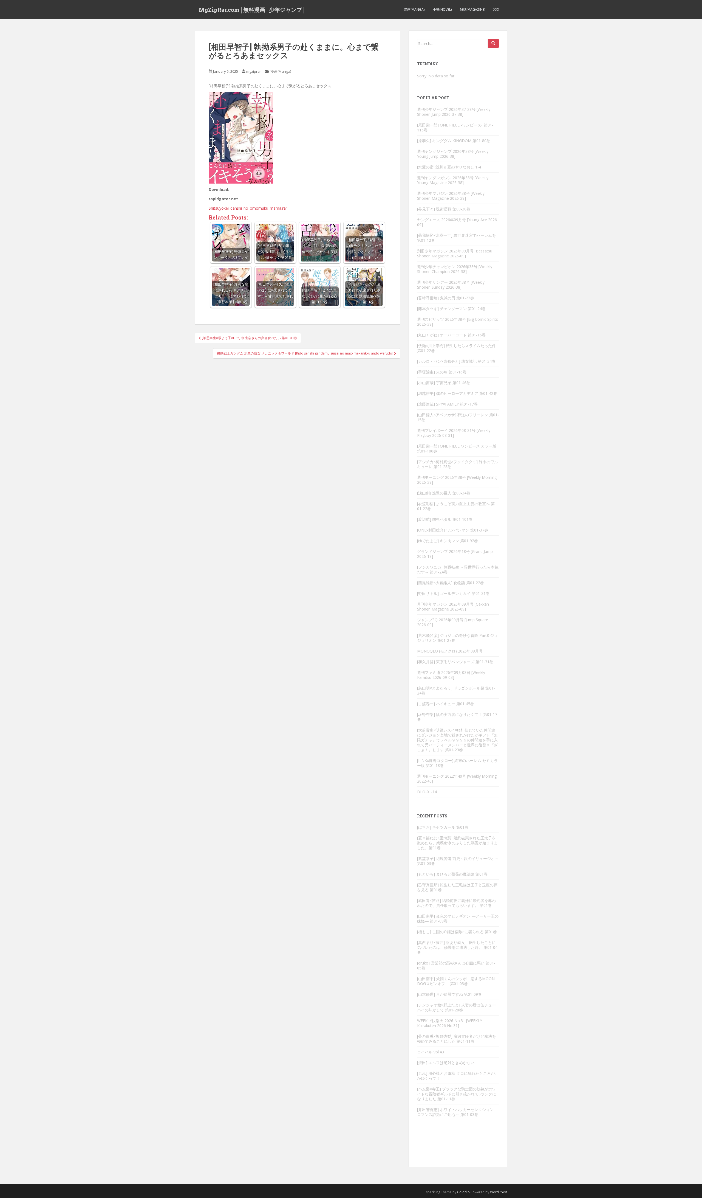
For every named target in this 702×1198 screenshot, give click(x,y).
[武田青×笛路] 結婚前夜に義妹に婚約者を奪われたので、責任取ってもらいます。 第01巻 (456, 903)
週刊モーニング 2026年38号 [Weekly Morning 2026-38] (457, 480)
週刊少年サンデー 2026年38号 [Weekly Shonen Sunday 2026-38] (451, 285)
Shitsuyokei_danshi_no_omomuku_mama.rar (248, 208)
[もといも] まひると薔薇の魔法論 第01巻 (452, 874)
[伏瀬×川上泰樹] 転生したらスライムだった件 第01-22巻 (456, 348)
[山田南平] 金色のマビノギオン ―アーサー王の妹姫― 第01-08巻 (458, 918)
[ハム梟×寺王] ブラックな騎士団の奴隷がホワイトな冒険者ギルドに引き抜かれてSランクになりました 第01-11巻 (456, 1093)
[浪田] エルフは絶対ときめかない (445, 1062)
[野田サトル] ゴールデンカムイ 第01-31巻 (453, 593)
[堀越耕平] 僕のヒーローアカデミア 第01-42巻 (457, 393)
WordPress (498, 1192)
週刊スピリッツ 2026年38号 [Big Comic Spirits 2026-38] (457, 322)
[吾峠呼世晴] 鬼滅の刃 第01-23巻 (445, 297)
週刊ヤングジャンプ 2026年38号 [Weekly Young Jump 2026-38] (452, 154)
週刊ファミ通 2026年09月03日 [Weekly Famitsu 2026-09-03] (451, 675)
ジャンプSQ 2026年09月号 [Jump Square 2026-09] (452, 622)
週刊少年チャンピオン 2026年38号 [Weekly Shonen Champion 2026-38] (454, 269)
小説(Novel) (442, 9)
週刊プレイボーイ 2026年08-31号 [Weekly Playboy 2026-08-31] (453, 433)
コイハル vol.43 (430, 1051)
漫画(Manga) (414, 9)
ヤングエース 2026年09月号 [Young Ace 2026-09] (457, 222)
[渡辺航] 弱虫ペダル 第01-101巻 (444, 519)
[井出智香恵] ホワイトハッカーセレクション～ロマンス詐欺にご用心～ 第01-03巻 (457, 1112)
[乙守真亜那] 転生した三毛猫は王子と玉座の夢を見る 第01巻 (457, 887)
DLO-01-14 (427, 791)
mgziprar (253, 71)
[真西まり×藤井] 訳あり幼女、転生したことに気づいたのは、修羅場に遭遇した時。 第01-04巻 (457, 947)
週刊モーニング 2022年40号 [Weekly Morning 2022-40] (457, 779)
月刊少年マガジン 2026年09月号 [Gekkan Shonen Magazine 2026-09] (453, 606)
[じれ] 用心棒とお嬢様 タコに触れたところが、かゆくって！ (458, 1076)
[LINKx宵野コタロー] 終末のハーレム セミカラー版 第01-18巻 (457, 763)
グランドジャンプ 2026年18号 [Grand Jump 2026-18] (455, 554)
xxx (496, 9)
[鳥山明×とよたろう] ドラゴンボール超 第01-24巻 (456, 690)
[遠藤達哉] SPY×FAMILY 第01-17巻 (447, 404)
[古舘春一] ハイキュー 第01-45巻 (445, 703)
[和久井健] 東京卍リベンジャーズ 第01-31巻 (455, 661)
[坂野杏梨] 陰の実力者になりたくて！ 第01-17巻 (457, 717)
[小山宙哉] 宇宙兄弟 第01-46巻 (443, 382)
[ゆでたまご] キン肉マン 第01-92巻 (447, 540)
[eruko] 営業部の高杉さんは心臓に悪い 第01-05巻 (456, 965)
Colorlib (463, 1192)
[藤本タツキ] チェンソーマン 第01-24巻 (451, 308)
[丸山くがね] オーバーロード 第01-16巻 (451, 335)
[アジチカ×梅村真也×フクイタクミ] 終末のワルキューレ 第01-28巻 (457, 464)
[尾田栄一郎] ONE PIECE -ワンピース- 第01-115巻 (455, 127)
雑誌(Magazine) (472, 9)
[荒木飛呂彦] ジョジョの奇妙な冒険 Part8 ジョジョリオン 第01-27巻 (457, 638)
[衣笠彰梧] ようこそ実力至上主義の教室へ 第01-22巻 (456, 506)
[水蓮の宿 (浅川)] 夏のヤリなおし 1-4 (449, 167)
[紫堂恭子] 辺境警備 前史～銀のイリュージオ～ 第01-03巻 (458, 861)
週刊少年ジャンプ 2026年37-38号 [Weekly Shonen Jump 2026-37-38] (453, 112)
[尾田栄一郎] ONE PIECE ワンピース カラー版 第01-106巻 (456, 448)
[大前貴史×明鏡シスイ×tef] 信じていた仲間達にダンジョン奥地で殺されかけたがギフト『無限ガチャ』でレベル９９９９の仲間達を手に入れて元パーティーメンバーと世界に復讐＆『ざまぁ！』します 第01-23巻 (457, 739)
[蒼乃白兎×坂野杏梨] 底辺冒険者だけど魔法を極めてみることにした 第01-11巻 (456, 1039)
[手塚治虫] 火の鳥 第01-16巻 (441, 372)
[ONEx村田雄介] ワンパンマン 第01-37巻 (452, 530)
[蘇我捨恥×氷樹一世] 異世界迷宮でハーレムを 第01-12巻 (456, 238)
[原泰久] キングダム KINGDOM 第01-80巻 (453, 140)
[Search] (493, 43)
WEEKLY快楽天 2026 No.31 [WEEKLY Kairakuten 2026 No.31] (449, 1023)
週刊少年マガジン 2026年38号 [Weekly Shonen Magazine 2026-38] (451, 196)
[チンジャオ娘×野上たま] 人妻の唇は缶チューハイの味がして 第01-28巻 (456, 1007)
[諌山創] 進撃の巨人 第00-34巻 (443, 493)
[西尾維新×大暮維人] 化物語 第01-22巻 (450, 582)
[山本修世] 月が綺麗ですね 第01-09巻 (449, 994)
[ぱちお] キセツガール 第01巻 (442, 827)
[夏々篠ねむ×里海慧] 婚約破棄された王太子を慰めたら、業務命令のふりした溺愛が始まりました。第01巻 (457, 842)
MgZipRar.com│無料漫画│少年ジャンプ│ (252, 9)
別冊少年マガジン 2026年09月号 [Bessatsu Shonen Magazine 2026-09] (454, 253)
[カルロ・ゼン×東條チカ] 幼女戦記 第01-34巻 (456, 361)
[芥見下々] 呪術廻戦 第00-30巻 (443, 209)
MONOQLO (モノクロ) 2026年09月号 (450, 651)
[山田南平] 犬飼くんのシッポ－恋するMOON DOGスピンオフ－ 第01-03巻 (456, 981)
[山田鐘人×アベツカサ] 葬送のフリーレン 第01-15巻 (458, 417)
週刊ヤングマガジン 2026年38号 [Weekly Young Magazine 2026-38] (452, 180)
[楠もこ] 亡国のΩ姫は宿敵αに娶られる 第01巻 (457, 931)
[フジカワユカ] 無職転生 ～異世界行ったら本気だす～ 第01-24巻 (458, 569)
